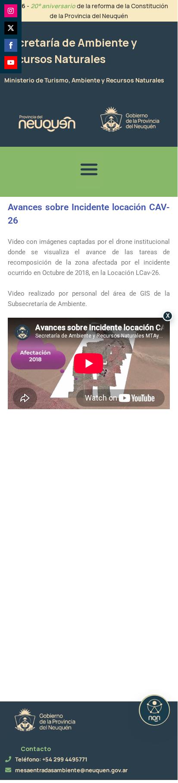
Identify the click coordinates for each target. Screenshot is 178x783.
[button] (89, 169)
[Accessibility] (154, 710)
